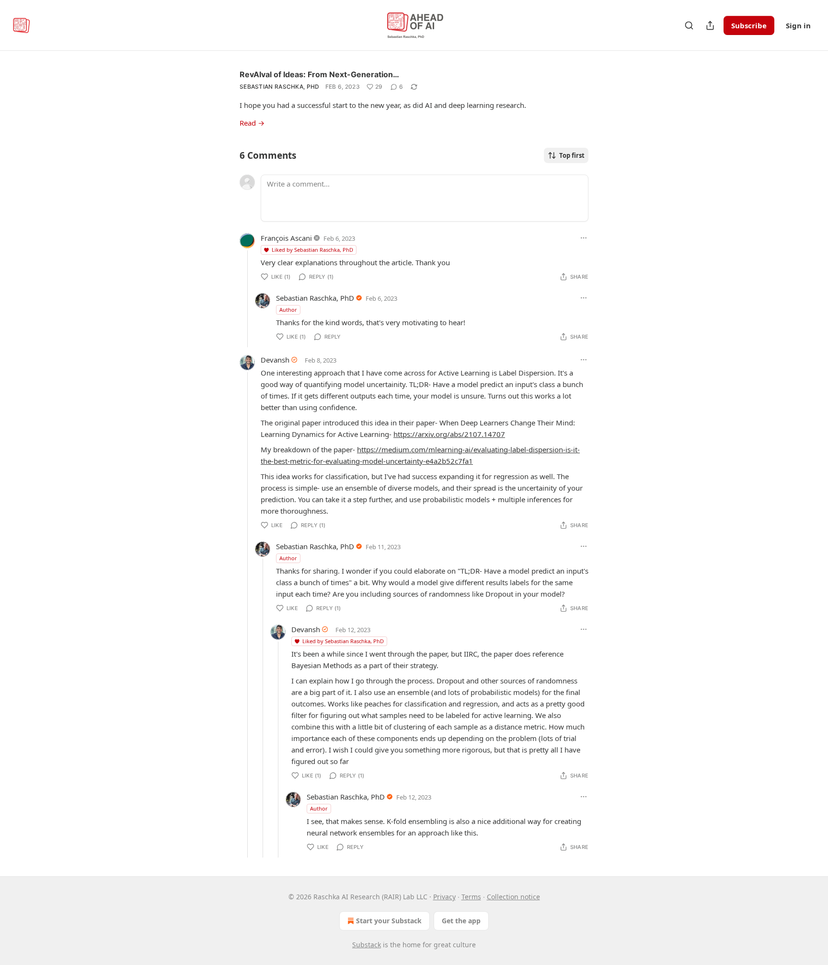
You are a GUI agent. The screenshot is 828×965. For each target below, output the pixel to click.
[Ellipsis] (583, 238)
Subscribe (749, 25)
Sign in (798, 25)
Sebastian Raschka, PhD (280, 86)
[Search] (689, 25)
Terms (471, 896)
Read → (252, 123)
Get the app (461, 920)
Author (288, 309)
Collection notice (513, 896)
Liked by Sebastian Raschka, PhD (312, 249)
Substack (366, 944)
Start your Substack (389, 920)
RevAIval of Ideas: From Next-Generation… (319, 74)
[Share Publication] (710, 25)
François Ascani (286, 238)
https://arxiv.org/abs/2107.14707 (449, 434)
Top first (572, 155)
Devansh (275, 360)
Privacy (444, 896)
